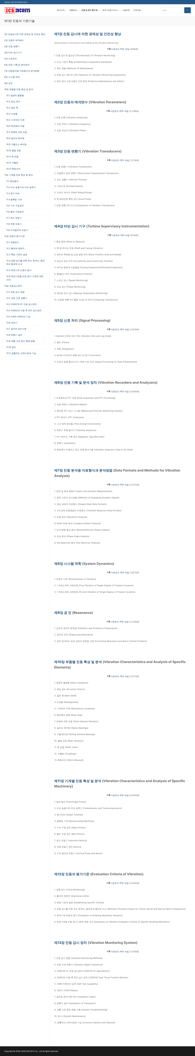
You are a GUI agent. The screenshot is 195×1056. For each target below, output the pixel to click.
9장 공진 (8, 83)
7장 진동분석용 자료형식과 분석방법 (21, 71)
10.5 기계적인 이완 (15, 120)
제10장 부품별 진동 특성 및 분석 (78, 662)
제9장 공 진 (62, 613)
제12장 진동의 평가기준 (71, 874)
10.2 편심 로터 (13, 101)
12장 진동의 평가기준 (14, 236)
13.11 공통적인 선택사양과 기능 (21, 353)
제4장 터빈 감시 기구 (69, 226)
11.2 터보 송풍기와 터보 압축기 (21, 187)
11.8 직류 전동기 (14, 224)
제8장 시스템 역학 (67, 564)
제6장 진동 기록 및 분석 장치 (75, 382)
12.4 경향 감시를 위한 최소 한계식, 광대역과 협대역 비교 (25, 262)
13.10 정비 (11, 347)
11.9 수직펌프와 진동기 (17, 230)
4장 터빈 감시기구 (13, 52)
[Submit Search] (187, 10)
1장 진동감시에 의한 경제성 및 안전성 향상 (24, 34)
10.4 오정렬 (11, 113)
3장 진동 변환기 (12, 46)
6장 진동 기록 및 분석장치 (16, 64)
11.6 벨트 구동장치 (15, 211)
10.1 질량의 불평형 (15, 95)
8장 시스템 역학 (12, 77)
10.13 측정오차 (13, 168)
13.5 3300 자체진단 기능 (18, 316)
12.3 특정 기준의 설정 (16, 254)
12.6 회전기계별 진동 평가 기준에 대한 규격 (24, 278)
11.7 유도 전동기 (14, 217)
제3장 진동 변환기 (67, 151)
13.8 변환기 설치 (14, 335)
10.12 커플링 (12, 162)
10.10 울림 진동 (13, 150)
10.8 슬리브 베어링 (15, 138)
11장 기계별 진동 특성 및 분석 (18, 175)
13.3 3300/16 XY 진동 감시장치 (21, 304)
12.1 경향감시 (12, 242)
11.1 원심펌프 (12, 181)
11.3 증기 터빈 (13, 193)
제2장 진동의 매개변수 (71, 102)
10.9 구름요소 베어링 (16, 144)
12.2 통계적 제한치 (15, 248)
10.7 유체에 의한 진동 (16, 132)
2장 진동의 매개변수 (14, 40)
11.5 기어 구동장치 (15, 205)
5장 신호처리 (10, 58)
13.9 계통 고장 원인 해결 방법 (20, 341)
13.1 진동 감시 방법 (15, 292)
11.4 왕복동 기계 (14, 199)
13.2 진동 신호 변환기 (16, 298)
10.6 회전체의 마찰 (15, 126)
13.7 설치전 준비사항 (16, 328)
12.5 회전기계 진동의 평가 (18, 270)
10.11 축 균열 (12, 156)
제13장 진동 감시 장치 (70, 943)
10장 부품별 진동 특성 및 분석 (18, 89)
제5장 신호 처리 (66, 320)
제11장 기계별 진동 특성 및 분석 (77, 781)
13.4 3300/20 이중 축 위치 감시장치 (24, 310)
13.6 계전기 (11, 322)
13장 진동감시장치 (13, 286)
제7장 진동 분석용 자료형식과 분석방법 (83, 470)
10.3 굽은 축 (12, 107)
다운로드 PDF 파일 (120, 49)
